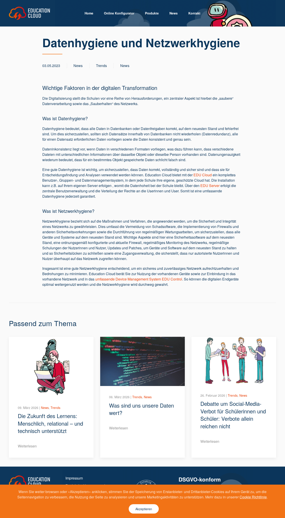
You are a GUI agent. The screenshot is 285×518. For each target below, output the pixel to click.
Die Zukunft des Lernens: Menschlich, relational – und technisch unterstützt (50, 423)
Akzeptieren (143, 509)
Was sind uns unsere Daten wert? (141, 409)
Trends (101, 65)
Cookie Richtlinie (253, 497)
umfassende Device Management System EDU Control (138, 279)
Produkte (152, 13)
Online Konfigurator (119, 13)
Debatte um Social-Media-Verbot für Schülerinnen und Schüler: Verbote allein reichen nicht (233, 415)
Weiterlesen (27, 446)
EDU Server (210, 185)
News (173, 13)
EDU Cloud (202, 174)
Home (89, 13)
